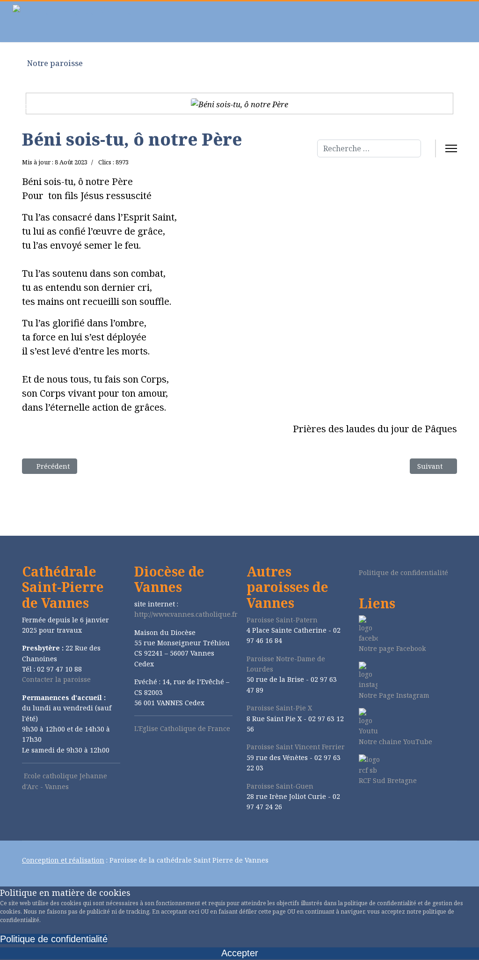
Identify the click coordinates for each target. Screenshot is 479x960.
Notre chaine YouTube (395, 741)
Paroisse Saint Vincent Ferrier (296, 746)
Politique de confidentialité (403, 572)
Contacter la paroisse (56, 679)
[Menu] (451, 148)
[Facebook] (361, 804)
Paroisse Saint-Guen (280, 786)
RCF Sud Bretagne (388, 780)
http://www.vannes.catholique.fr (186, 614)
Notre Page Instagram (394, 695)
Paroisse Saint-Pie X (279, 707)
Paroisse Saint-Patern (282, 619)
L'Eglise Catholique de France (182, 728)
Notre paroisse (54, 63)
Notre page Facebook (392, 648)
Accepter (239, 953)
